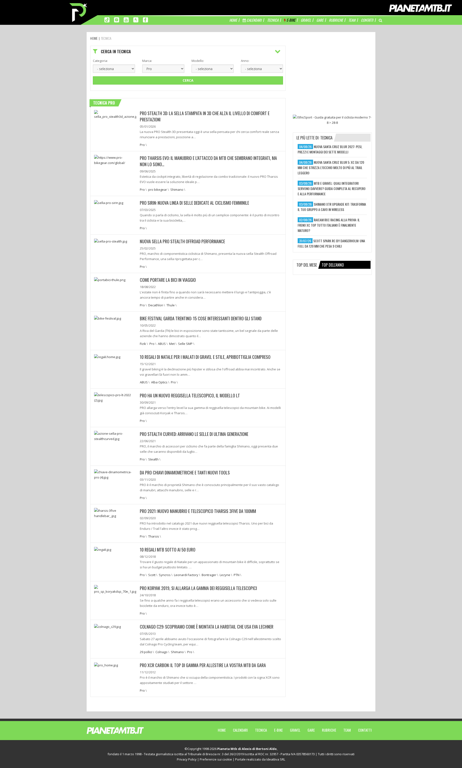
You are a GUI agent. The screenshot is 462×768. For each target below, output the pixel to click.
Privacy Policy (187, 759)
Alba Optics (159, 382)
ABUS (162, 343)
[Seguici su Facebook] (145, 19)
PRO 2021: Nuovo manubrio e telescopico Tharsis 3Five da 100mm (198, 511)
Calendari (240, 730)
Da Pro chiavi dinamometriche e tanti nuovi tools (185, 472)
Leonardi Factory (186, 575)
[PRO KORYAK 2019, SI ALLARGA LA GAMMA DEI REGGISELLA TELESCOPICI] (115, 589)
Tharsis (153, 536)
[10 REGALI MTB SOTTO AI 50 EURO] (102, 549)
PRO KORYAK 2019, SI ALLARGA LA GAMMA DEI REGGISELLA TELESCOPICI (198, 588)
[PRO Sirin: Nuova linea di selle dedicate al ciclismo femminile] (108, 202)
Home (222, 730)
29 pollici (146, 652)
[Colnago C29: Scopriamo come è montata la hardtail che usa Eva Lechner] (107, 626)
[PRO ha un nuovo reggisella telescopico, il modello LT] (115, 397)
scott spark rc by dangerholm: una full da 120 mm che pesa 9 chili (331, 243)
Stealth (153, 459)
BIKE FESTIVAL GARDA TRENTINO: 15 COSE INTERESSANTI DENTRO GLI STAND (201, 318)
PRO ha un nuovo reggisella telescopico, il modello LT (190, 395)
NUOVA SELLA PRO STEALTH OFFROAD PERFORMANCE (182, 241)
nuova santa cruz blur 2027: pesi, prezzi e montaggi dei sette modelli (330, 149)
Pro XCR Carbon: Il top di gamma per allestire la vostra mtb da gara (203, 665)
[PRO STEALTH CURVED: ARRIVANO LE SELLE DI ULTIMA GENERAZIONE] (115, 435)
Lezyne (225, 575)
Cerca (188, 80)
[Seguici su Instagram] (116, 19)
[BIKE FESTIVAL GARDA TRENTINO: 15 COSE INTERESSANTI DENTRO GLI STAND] (107, 318)
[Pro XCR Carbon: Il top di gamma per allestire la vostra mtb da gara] (106, 665)
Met (172, 343)
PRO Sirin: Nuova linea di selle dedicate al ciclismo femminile (194, 203)
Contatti (365, 730)
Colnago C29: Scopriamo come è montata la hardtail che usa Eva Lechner (206, 627)
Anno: (245, 61)
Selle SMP (185, 343)
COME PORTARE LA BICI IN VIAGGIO (168, 280)
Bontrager (209, 575)
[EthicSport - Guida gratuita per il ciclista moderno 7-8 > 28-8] (332, 120)
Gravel (295, 730)
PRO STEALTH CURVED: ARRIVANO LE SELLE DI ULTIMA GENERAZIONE (194, 434)
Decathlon (155, 305)
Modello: (198, 61)
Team (347, 730)
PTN (236, 575)
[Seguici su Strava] (135, 19)
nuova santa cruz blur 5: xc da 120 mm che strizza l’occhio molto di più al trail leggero (331, 167)
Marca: (147, 61)
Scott (151, 575)
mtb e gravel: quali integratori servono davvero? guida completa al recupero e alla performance (332, 188)
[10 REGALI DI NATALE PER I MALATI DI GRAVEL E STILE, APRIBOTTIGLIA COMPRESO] (107, 356)
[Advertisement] (332, 76)
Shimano (176, 189)
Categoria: (100, 61)
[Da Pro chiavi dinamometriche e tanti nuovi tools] (115, 474)
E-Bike (278, 730)
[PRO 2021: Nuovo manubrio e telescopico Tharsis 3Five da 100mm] (115, 513)
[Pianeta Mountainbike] (78, 12)
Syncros (165, 575)
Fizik (143, 343)
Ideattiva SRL (275, 759)
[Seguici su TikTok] (107, 19)
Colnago (161, 652)
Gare (311, 730)
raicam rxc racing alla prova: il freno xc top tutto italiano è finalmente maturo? (329, 225)
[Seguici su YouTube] (126, 19)
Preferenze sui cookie (216, 759)
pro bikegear (157, 189)
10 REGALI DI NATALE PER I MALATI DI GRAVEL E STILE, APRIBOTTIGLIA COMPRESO (205, 357)
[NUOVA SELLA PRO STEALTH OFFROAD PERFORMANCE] (110, 241)
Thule (171, 305)
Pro (142, 145)
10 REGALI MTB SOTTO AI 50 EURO (167, 549)
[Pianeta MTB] (124, 730)
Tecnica (261, 730)
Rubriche (329, 730)
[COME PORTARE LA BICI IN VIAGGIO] (109, 279)
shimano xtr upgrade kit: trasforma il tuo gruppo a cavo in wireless (332, 207)
